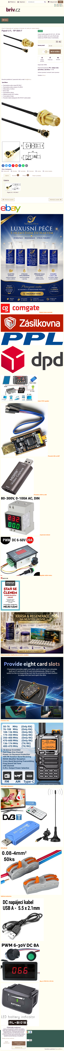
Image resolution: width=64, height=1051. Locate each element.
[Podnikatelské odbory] (10, 610)
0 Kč (60, 2)
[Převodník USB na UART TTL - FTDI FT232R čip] (24, 456)
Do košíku (56, 52)
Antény (39, 171)
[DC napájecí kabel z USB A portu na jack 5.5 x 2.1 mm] (22, 940)
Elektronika (6, 171)
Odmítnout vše (18, 1047)
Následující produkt (54, 199)
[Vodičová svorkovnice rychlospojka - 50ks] (31, 894)
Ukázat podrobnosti (7, 1042)
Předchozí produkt (9, 199)
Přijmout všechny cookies (19, 1043)
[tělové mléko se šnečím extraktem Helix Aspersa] (32, 301)
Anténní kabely (48, 171)
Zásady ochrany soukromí (8, 1038)
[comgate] (20, 312)
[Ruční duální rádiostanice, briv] (32, 784)
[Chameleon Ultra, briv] (32, 719)
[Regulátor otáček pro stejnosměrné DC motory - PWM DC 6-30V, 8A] (20, 981)
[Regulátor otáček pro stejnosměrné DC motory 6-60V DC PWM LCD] (20, 575)
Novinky (15, 171)
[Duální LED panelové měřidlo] (20, 535)
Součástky (23, 171)
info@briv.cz (28, 79)
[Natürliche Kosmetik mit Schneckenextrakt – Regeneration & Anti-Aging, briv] (11, 212)
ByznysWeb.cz (58, 1049)
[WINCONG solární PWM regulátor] (19, 401)
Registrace (22, 2)
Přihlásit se (12, 2)
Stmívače (31, 171)
